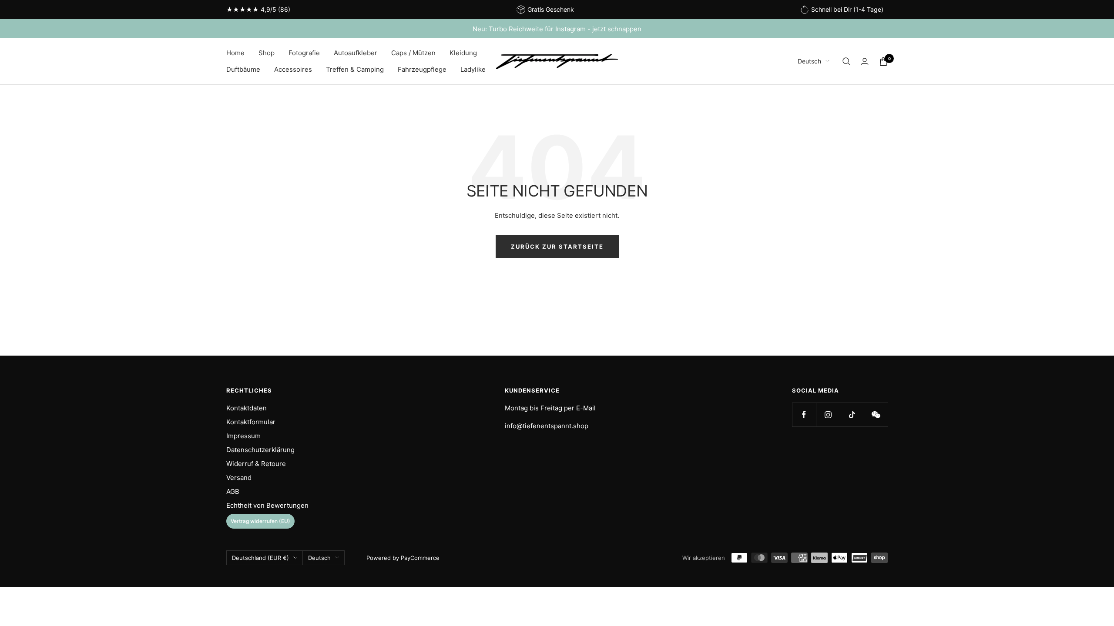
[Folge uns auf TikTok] (852, 414)
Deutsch (809, 61)
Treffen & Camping (355, 69)
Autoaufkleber (355, 53)
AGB (232, 491)
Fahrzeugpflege (422, 69)
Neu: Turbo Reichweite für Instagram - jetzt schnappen (557, 29)
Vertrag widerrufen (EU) (260, 521)
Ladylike (473, 69)
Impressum (243, 436)
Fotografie (304, 53)
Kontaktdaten (246, 408)
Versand (239, 477)
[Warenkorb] (883, 61)
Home (235, 53)
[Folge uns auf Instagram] (828, 414)
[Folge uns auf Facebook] (804, 414)
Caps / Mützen (413, 53)
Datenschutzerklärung (260, 450)
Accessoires (293, 69)
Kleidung (463, 53)
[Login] (865, 61)
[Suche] (846, 61)
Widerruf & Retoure (256, 464)
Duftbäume (243, 69)
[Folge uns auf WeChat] (876, 414)
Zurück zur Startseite (557, 246)
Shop (266, 53)
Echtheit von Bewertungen (267, 505)
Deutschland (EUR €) (260, 557)
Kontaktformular (250, 422)
